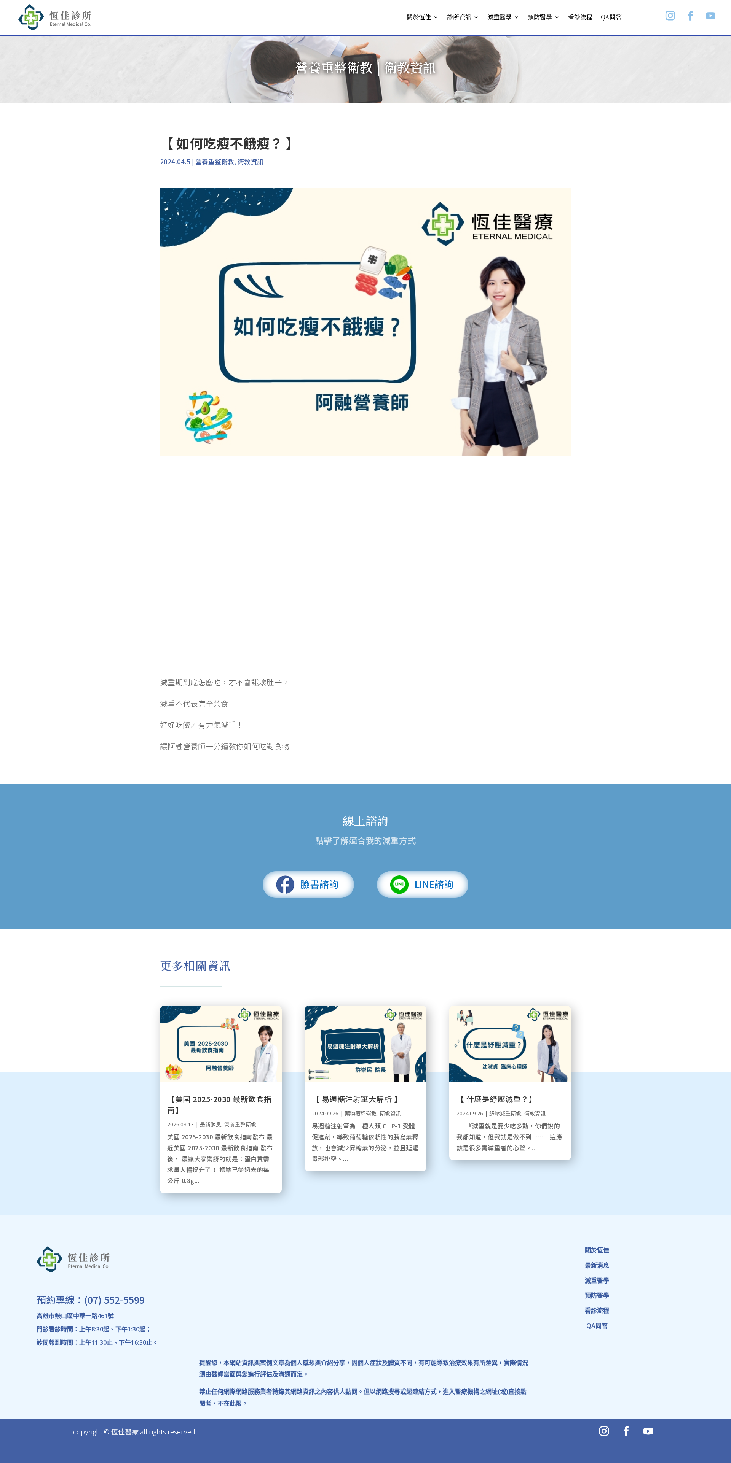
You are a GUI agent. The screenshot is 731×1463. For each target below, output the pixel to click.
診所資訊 (459, 17)
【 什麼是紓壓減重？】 (496, 1098)
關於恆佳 (419, 17)
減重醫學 (499, 17)
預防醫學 (540, 17)
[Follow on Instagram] (670, 15)
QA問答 (611, 17)
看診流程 (580, 17)
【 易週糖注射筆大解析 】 (357, 1098)
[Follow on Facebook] (690, 15)
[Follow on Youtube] (710, 15)
